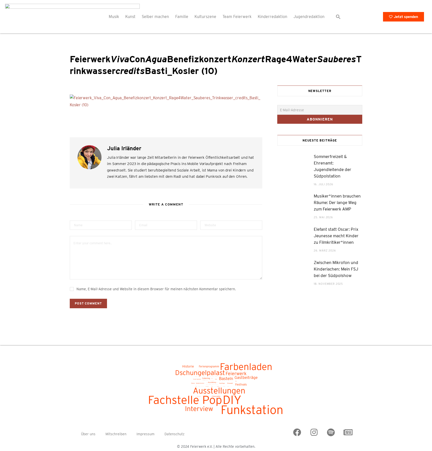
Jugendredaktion (309, 16)
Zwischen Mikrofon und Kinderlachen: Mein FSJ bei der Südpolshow (336, 269)
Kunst (130, 16)
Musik (114, 16)
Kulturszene (205, 16)
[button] (338, 16)
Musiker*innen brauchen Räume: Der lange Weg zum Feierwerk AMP (337, 203)
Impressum (145, 434)
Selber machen (155, 16)
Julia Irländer (124, 148)
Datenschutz (174, 434)
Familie (181, 16)
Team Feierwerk (237, 16)
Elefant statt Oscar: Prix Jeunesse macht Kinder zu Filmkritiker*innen (336, 236)
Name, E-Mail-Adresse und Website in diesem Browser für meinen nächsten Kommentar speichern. (156, 289)
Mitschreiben (116, 434)
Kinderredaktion (272, 16)
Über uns (88, 434)
